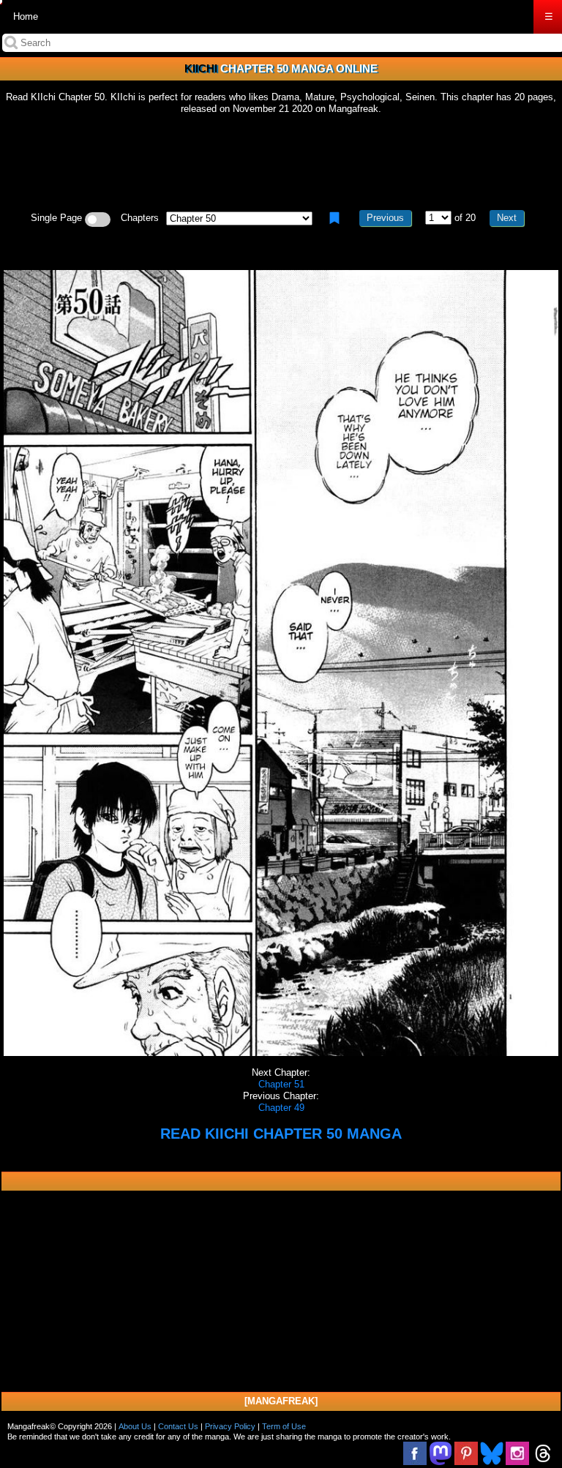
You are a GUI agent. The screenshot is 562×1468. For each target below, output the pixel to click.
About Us (135, 1426)
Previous (385, 217)
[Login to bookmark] (334, 218)
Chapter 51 (281, 1084)
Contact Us (178, 1426)
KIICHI (200, 68)
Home (25, 16)
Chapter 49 (281, 1107)
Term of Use (284, 1426)
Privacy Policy (230, 1426)
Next (507, 217)
